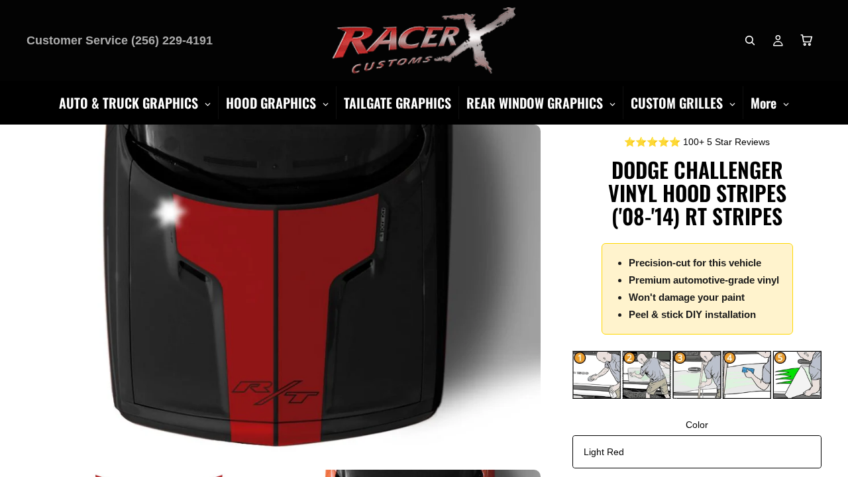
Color (697, 424)
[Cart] (807, 40)
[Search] (750, 40)
